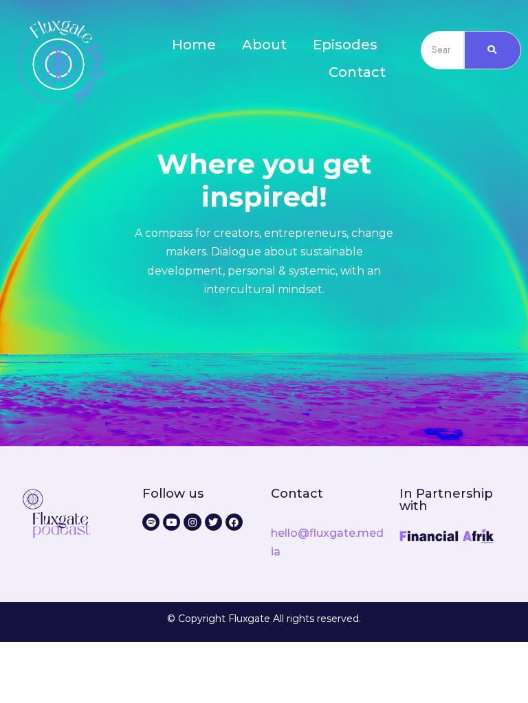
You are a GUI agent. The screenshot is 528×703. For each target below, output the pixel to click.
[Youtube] (171, 522)
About (264, 44)
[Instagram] (192, 522)
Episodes (345, 44)
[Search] (492, 50)
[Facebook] (234, 522)
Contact (357, 72)
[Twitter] (213, 522)
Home (194, 44)
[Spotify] (151, 522)
